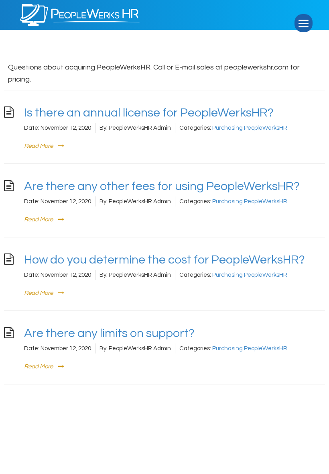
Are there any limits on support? (109, 333)
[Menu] (303, 23)
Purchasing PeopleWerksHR (249, 128)
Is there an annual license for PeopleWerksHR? (149, 112)
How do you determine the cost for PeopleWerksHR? (164, 259)
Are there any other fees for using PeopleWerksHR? (162, 186)
